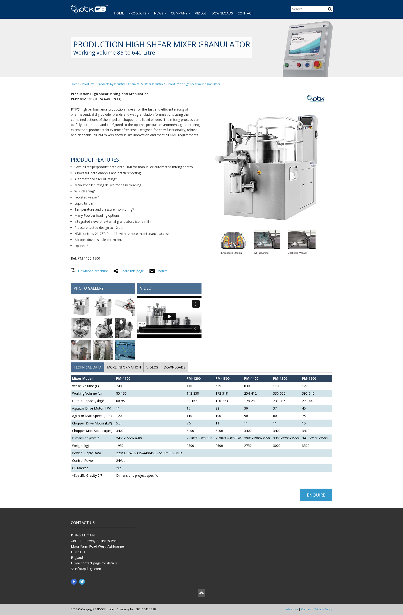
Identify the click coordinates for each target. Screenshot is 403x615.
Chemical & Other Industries (146, 84)
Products (138, 13)
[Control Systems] (125, 351)
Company (179, 13)
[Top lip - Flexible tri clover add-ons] (103, 329)
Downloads (222, 13)
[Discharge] (103, 351)
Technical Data (87, 367)
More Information (124, 367)
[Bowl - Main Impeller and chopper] (81, 329)
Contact (245, 13)
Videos (201, 13)
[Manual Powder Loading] (125, 329)
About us (292, 609)
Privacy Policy (323, 609)
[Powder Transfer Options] (103, 306)
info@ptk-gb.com (88, 568)
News (159, 13)
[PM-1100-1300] (81, 306)
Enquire (316, 495)
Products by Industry (111, 84)
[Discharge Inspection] (125, 306)
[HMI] (81, 351)
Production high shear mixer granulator (194, 84)
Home (119, 13)
